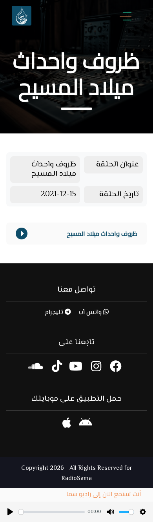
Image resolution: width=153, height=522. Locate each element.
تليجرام (55, 313)
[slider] (51, 512)
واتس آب (91, 313)
